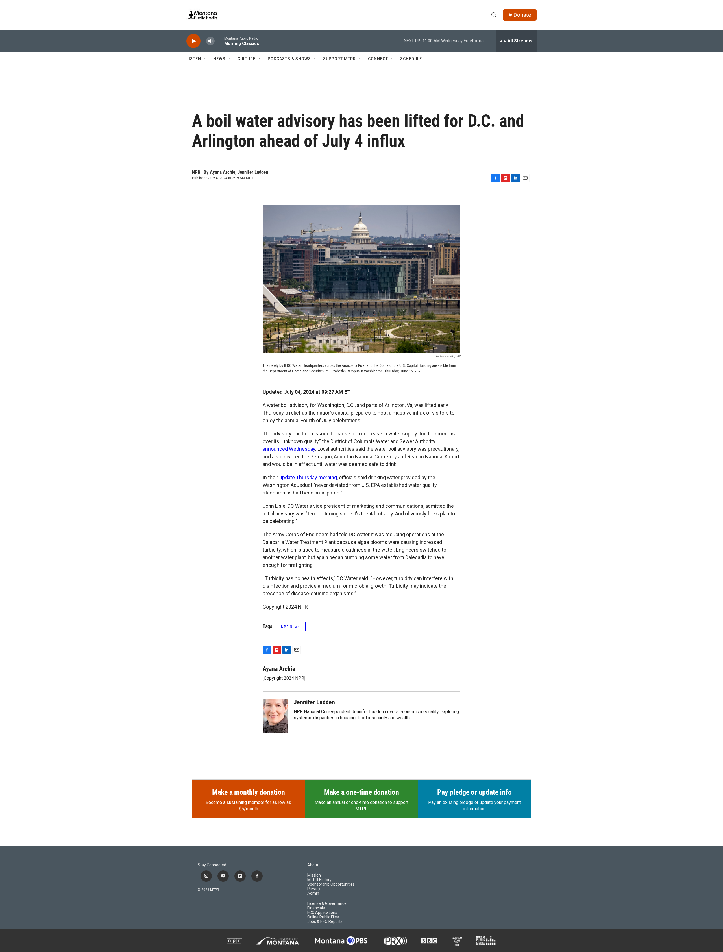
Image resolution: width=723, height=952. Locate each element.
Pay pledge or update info (474, 792)
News (219, 58)
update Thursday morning (308, 477)
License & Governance (327, 903)
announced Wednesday (289, 449)
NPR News (290, 626)
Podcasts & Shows (289, 58)
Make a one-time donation (361, 792)
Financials (316, 908)
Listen (193, 58)
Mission (314, 875)
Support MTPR (339, 58)
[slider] (219, 41)
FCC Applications (322, 912)
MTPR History (319, 880)
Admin (313, 893)
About (312, 865)
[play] (193, 41)
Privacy (313, 889)
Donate (522, 15)
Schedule (411, 58)
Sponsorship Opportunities (331, 884)
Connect (378, 58)
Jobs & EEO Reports (325, 922)
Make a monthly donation (248, 792)
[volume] (210, 41)
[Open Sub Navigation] (205, 58)
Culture (247, 58)
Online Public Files (323, 917)
